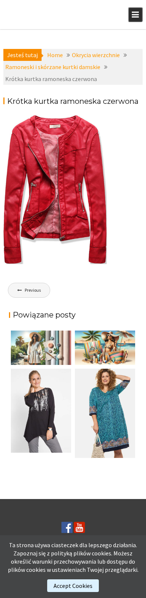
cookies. (102, 553)
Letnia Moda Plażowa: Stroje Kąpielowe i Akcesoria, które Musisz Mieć (99, 361)
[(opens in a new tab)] (105, 413)
